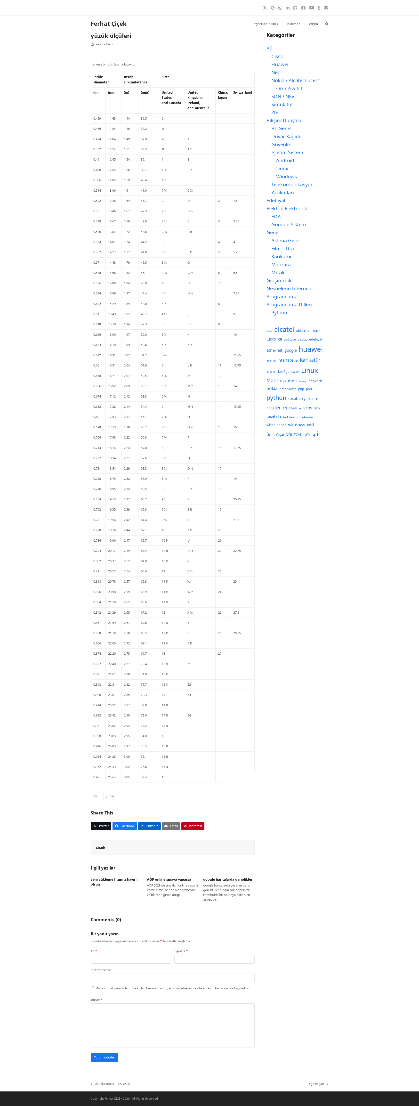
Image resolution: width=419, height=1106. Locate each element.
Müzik (278, 272)
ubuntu (307, 417)
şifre (308, 435)
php (301, 389)
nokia (272, 388)
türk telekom (291, 417)
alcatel (284, 329)
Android (285, 160)
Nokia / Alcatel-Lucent (295, 80)
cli (280, 339)
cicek (100, 847)
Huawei (279, 64)
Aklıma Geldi (104, 44)
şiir (317, 434)
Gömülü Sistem (288, 224)
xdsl (310, 424)
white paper (276, 425)
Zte (274, 112)
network (315, 381)
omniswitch (288, 389)
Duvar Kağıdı (285, 136)
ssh (317, 408)
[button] (327, 23)
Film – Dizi (282, 248)
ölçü (96, 796)
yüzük (110, 796)
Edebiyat (276, 200)
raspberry (297, 398)
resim (312, 398)
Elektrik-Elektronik (286, 208)
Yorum (97, 999)
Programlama (282, 296)
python (276, 398)
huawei (311, 349)
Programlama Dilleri (289, 304)
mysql (302, 381)
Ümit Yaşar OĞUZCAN (284, 434)
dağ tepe (290, 339)
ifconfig (271, 360)
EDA (276, 216)
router (273, 407)
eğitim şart (316, 1084)
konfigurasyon (288, 372)
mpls (292, 380)
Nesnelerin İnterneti (288, 288)
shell (293, 408)
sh (285, 408)
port (309, 389)
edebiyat (315, 339)
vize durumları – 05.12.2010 (112, 1084)
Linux (282, 168)
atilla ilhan (303, 330)
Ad (94, 951)
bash (316, 331)
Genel (273, 232)
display (302, 339)
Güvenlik (281, 144)
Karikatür (281, 256)
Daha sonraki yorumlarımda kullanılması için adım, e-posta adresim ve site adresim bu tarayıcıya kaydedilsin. (173, 988)
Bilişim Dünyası (283, 120)
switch (273, 416)
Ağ (269, 48)
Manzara (281, 264)
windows (296, 424)
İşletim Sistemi (288, 152)
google (290, 350)
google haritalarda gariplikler (227, 879)
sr (300, 408)
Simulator (282, 104)
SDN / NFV (282, 96)
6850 (269, 331)
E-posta (181, 951)
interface (285, 360)
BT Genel (281, 128)
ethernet (274, 350)
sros (307, 408)
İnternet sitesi (101, 970)
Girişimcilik (278, 280)
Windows (286, 176)
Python (279, 312)
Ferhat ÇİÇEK (113, 1099)
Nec (275, 72)
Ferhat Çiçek (109, 23)
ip (296, 360)
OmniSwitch (290, 88)
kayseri (271, 372)
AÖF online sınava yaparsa (169, 879)
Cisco (277, 56)
